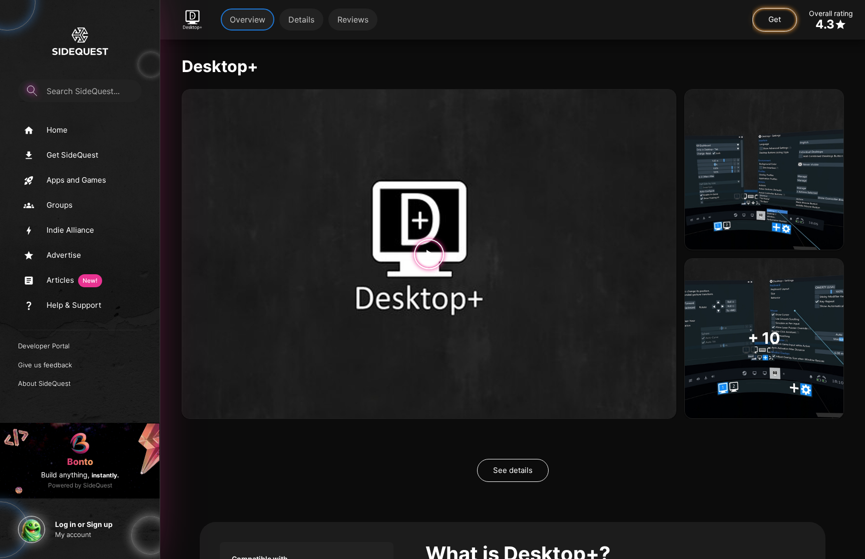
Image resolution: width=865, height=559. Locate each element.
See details (513, 470)
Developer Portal (44, 346)
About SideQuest (44, 383)
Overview (247, 20)
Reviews (352, 20)
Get (774, 19)
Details (301, 20)
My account (73, 534)
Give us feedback (45, 365)
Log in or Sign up (84, 524)
